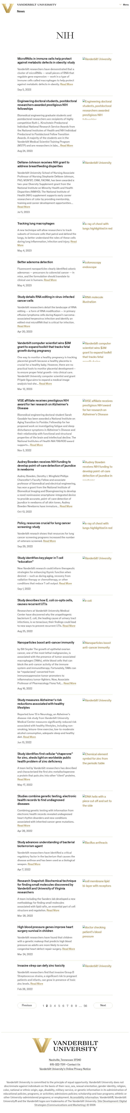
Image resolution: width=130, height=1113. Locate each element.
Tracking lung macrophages (36, 223)
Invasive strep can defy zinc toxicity (41, 966)
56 (85, 1006)
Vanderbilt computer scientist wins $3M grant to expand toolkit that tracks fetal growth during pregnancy (44, 347)
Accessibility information (84, 1097)
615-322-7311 (57, 1064)
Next (103, 1005)
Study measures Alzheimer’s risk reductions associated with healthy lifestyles (40, 704)
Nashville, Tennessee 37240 (65, 1060)
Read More (66, 84)
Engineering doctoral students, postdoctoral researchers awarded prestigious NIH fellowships (47, 105)
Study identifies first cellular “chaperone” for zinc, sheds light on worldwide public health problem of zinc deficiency (45, 758)
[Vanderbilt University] (65, 1045)
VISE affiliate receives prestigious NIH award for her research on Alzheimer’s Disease (43, 404)
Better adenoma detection (35, 262)
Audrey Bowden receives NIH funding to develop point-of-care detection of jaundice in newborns (46, 466)
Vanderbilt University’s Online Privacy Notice (65, 1069)
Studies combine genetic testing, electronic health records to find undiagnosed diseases (46, 800)
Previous (27, 1005)
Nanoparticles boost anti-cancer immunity (45, 642)
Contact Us (73, 1064)
